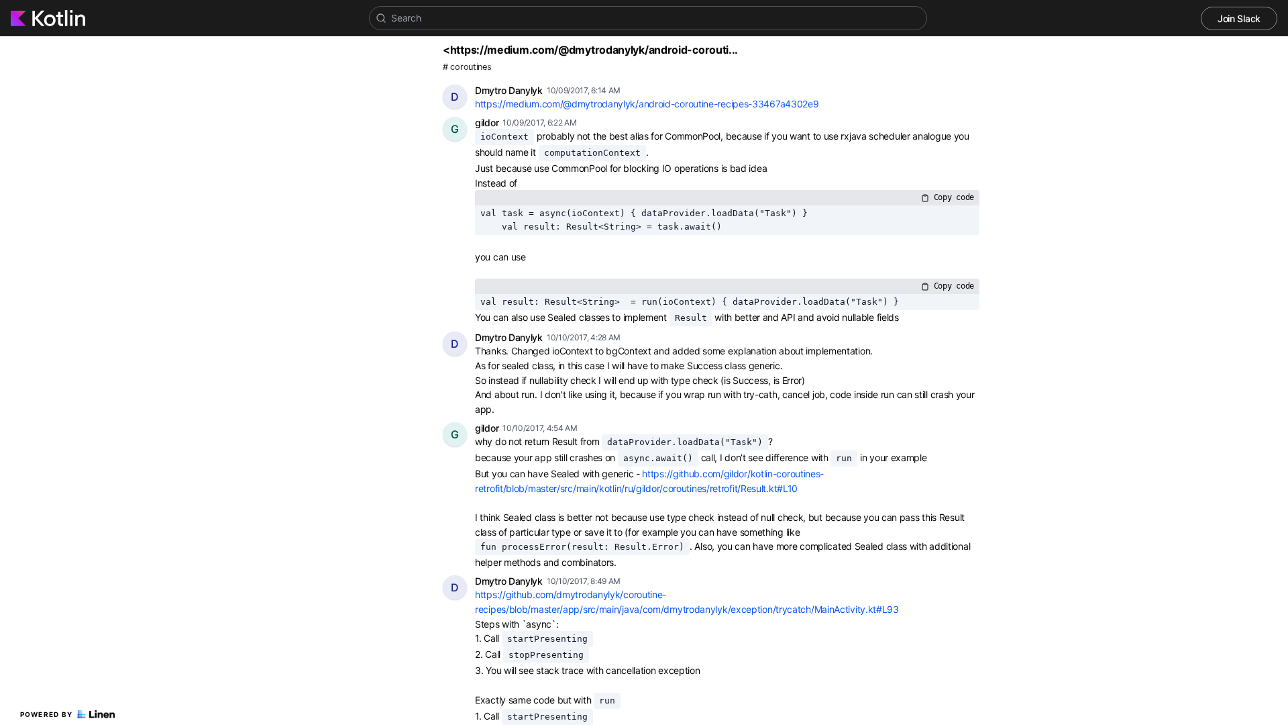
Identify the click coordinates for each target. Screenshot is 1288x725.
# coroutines (467, 67)
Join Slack (1239, 18)
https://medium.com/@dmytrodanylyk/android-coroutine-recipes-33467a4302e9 (646, 103)
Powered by (46, 714)
